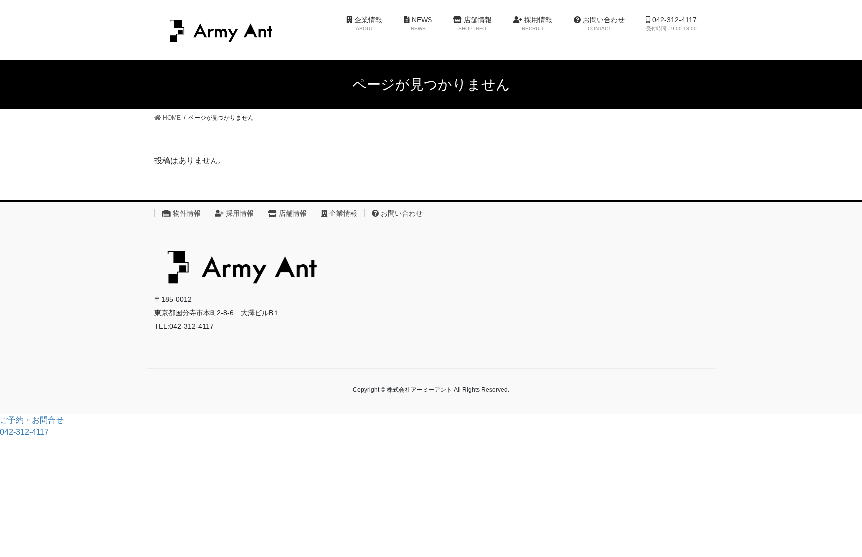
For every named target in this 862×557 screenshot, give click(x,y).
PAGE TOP (844, 528)
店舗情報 (292, 213)
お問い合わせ (401, 213)
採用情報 (239, 213)
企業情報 (342, 213)
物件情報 (186, 213)
